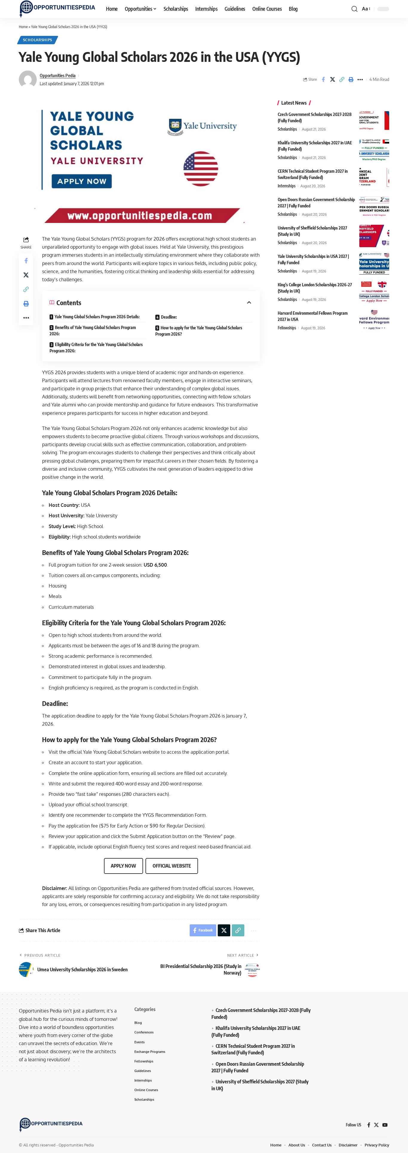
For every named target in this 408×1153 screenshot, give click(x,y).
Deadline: (169, 316)
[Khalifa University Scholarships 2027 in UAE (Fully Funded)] (374, 151)
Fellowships (287, 327)
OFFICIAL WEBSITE (172, 866)
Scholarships (37, 40)
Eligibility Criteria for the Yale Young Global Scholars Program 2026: (96, 347)
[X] (376, 1125)
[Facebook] (369, 1125)
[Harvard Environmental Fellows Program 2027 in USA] (374, 321)
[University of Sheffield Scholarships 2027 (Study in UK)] (374, 236)
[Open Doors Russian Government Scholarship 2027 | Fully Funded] (374, 207)
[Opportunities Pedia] (57, 9)
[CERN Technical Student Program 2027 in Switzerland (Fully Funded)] (374, 179)
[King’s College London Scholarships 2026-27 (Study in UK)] (374, 293)
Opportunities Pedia (58, 75)
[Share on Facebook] (323, 79)
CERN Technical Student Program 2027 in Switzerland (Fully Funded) (253, 1049)
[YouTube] (385, 1125)
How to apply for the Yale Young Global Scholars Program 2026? (198, 331)
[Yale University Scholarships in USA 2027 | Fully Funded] (374, 264)
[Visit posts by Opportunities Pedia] (28, 79)
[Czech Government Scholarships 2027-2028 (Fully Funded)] (374, 122)
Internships (286, 185)
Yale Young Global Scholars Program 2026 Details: (97, 316)
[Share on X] (332, 79)
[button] (355, 9)
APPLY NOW (123, 866)
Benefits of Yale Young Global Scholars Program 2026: (93, 330)
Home (23, 26)
